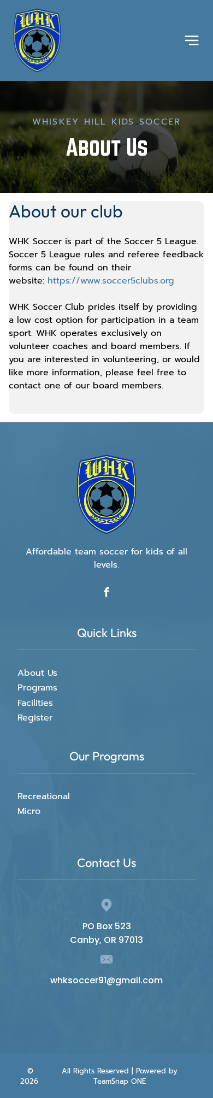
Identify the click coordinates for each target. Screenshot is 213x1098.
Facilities (35, 703)
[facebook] (106, 593)
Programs (37, 687)
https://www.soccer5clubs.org (111, 280)
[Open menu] (192, 40)
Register (34, 717)
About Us (37, 673)
